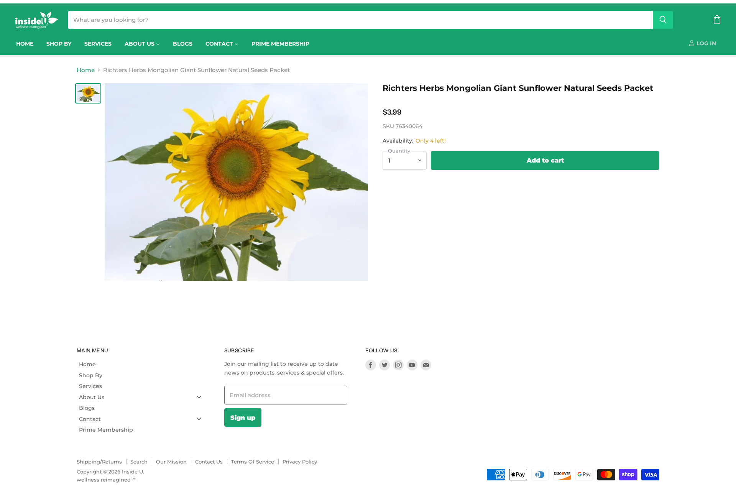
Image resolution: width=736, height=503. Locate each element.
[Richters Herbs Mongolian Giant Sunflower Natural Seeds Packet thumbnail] (88, 93)
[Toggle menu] (199, 397)
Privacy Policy (300, 462)
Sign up (242, 417)
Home (86, 70)
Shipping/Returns (99, 462)
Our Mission (171, 462)
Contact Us (209, 462)
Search (139, 462)
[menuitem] (25, 44)
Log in (705, 43)
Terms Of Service (252, 462)
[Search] (663, 20)
